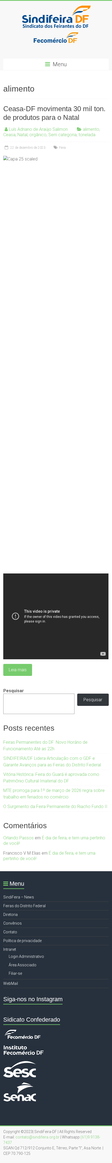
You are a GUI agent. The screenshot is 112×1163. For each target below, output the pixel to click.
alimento (91, 129)
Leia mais (18, 669)
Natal (22, 134)
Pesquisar (13, 690)
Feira (62, 148)
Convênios (12, 923)
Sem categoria (62, 134)
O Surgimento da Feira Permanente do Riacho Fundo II (55, 806)
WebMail (10, 983)
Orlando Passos (18, 837)
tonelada (87, 134)
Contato (10, 932)
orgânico (37, 134)
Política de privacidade (22, 941)
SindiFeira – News (18, 897)
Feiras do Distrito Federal (24, 906)
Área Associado (22, 965)
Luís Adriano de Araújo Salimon (38, 129)
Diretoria (10, 914)
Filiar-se (15, 973)
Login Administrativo (26, 956)
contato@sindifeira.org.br (37, 1137)
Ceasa (9, 134)
